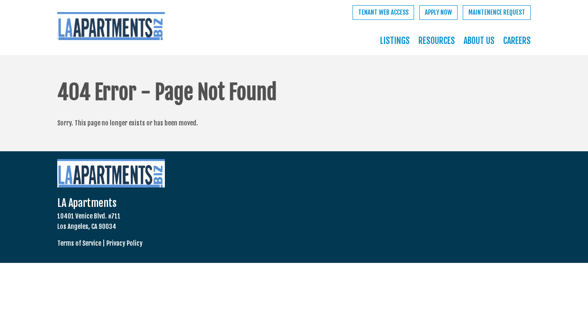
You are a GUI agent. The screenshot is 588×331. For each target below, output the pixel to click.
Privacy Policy (124, 243)
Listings (395, 40)
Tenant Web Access (383, 12)
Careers (517, 40)
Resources (436, 40)
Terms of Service (79, 243)
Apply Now (438, 12)
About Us (479, 40)
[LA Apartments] (111, 28)
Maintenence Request (496, 12)
